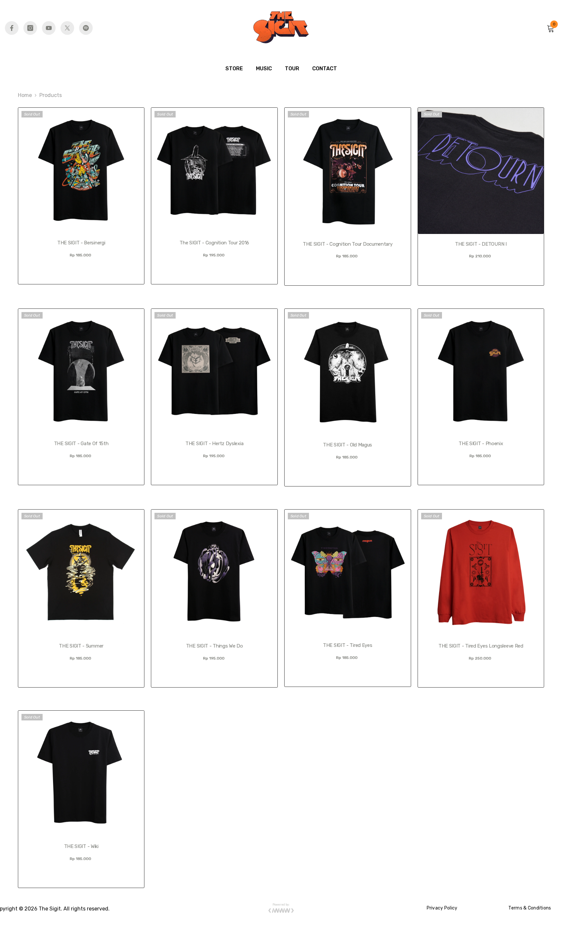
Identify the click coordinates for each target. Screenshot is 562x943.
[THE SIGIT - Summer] (81, 573)
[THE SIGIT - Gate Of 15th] (81, 371)
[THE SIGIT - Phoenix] (481, 371)
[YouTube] (49, 28)
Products (50, 95)
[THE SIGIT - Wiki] (81, 773)
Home (25, 95)
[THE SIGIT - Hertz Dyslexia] (214, 371)
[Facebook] (12, 28)
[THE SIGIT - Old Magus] (348, 372)
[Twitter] (67, 28)
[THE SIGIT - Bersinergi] (81, 170)
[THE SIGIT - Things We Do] (214, 573)
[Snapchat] (86, 28)
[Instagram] (30, 28)
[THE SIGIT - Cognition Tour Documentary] (348, 171)
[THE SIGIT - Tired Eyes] (348, 572)
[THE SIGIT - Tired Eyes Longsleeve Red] (481, 573)
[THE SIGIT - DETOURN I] (481, 171)
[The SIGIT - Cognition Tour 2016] (214, 170)
